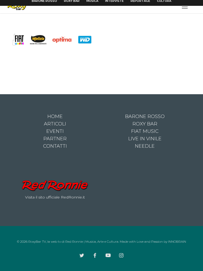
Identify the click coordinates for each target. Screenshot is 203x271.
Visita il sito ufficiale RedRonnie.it (55, 197)
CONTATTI (55, 146)
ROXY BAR (144, 124)
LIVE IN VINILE (145, 139)
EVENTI (55, 131)
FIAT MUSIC (145, 131)
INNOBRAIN (177, 241)
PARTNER (55, 139)
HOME (55, 116)
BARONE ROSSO (145, 116)
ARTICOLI (55, 124)
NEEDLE (145, 146)
